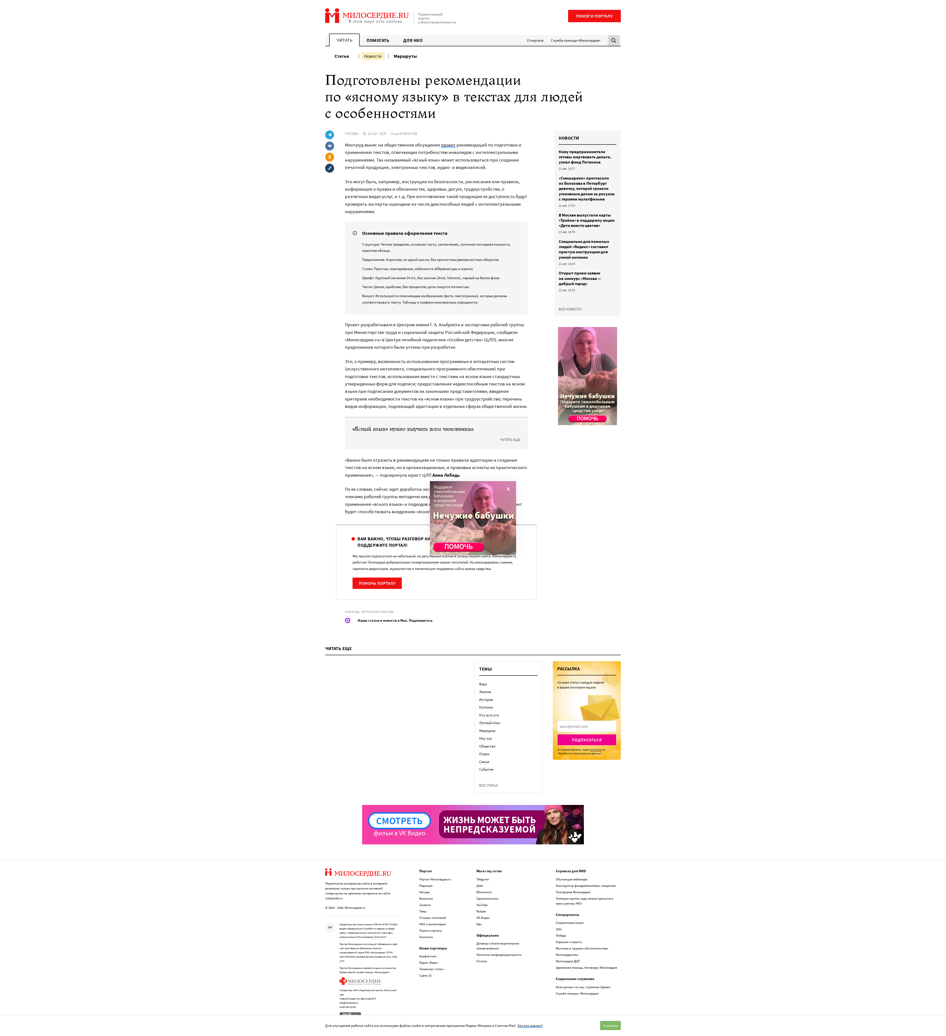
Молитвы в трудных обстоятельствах (582, 948)
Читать (344, 40)
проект (448, 145)
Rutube (481, 911)
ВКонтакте (483, 892)
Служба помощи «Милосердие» (575, 40)
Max (479, 924)
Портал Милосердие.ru (435, 879)
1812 (559, 929)
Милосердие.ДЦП (568, 961)
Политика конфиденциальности (498, 955)
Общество (487, 746)
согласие (595, 749)
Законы (485, 691)
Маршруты (405, 56)
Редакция (426, 886)
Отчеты (481, 961)
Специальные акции (570, 923)
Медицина (487, 730)
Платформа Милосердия (573, 892)
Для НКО (413, 40)
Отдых (484, 753)
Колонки (486, 707)
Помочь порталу (377, 583)
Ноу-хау (485, 738)
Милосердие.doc (567, 955)
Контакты (426, 937)
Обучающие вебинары (572, 879)
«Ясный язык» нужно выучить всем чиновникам (413, 429)
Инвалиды (352, 612)
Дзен (479, 886)
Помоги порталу (594, 16)
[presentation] (586, 726)
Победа (561, 935)
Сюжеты (425, 905)
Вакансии (426, 898)
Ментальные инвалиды (377, 612)
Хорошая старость (569, 942)
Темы (422, 911)
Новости (373, 56)
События (486, 769)
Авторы (424, 892)
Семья (484, 761)
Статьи (342, 56)
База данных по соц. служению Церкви (583, 987)
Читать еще (510, 439)
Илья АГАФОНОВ (404, 133)
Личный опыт (490, 722)
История (486, 699)
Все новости (570, 309)
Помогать (378, 40)
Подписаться (587, 740)
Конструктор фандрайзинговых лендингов (586, 886)
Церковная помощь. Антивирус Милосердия (586, 967)
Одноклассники (487, 898)
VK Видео (483, 918)
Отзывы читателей (432, 918)
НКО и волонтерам (432, 924)
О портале (535, 40)
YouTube (482, 905)
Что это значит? (530, 1025)
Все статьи (488, 785)
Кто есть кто (489, 715)
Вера (483, 684)
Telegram (482, 879)
